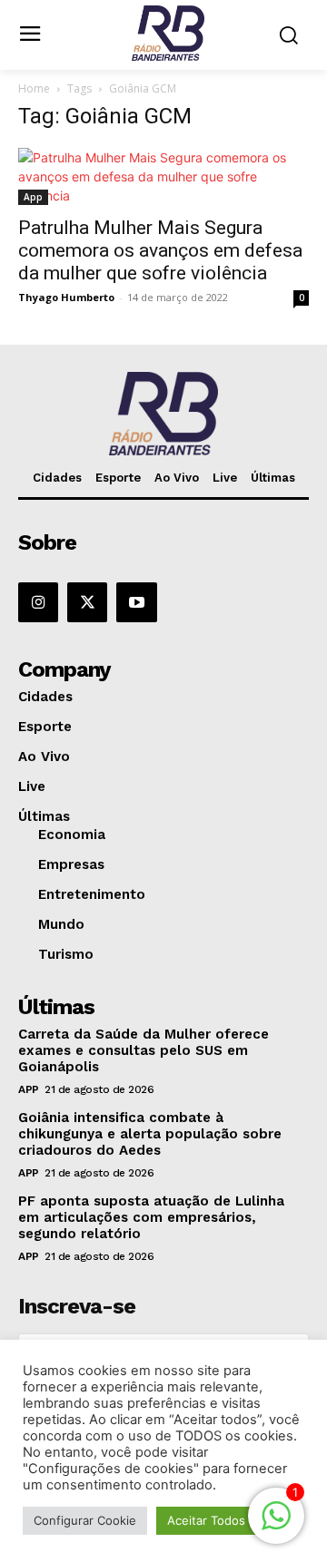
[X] (87, 602)
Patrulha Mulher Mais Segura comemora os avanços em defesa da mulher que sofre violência (160, 250)
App (33, 196)
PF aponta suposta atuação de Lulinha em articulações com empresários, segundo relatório (151, 1217)
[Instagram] (38, 602)
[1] (276, 1525)
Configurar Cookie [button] (85, 1520)
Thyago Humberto (66, 297)
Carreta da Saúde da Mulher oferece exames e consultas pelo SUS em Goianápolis (143, 1050)
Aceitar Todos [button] (206, 1520)
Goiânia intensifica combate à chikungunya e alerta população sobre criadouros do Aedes (150, 1133)
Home (34, 88)
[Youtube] (136, 602)
